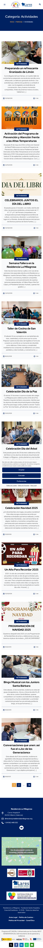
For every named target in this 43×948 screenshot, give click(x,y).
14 (29, 785)
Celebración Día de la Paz (21, 391)
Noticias (19, 22)
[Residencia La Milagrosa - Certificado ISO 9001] (27, 871)
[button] (40, 4)
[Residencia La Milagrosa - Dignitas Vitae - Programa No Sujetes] (12, 871)
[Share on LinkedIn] (21, 945)
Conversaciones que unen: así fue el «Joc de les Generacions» (21, 749)
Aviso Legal (33, 485)
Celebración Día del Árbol (21, 448)
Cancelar (21, 475)
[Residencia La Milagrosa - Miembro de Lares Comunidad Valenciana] (21, 882)
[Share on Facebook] (16, 945)
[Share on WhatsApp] (27, 945)
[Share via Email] (32, 945)
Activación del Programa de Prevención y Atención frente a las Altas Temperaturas (21, 137)
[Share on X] (11, 945)
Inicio (12, 22)
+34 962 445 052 (11, 822)
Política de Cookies (11, 485)
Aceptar (22, 470)
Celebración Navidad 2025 (21, 508)
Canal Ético (30, 920)
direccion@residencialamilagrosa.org (18, 819)
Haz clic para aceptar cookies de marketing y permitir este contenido (21, 851)
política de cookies (26, 466)
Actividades (21, 64)
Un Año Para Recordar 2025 (21, 569)
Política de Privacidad (23, 485)
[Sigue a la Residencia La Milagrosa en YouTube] (21, 828)
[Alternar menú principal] (4, 4)
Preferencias (21, 481)
